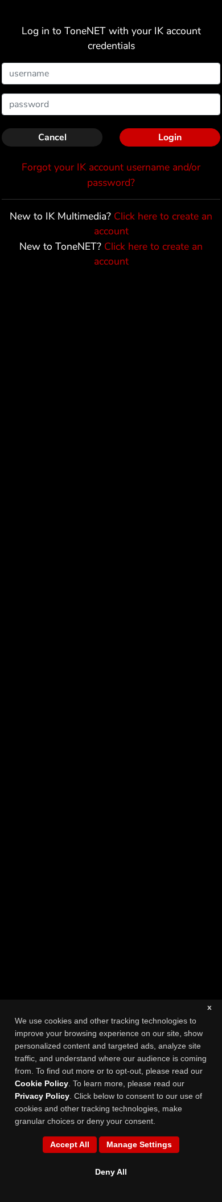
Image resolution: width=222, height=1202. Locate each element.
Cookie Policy (41, 1083)
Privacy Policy (42, 1096)
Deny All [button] (111, 1171)
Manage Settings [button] (139, 1144)
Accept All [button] (69, 1144)
